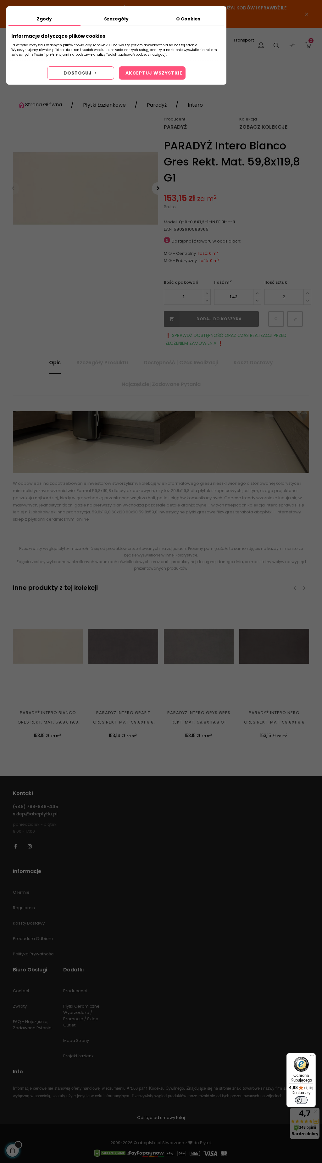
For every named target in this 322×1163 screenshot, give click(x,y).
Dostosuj (78, 73)
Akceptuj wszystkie (153, 73)
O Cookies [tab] (188, 19)
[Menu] (312, 1057)
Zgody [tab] (44, 19)
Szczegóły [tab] (116, 19)
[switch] (301, 1100)
